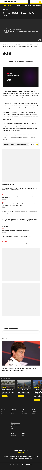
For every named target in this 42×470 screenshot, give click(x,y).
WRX (12, 430)
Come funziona (34, 411)
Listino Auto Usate (13, 437)
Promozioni (23, 442)
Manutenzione (33, 413)
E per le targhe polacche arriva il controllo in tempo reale (16, 230)
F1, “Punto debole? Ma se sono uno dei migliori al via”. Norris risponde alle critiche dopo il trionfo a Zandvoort (20, 212)
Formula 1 (6, 9)
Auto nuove (23, 435)
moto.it (18, 464)
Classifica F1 (12, 415)
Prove (1, 413)
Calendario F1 (12, 413)
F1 (11, 411)
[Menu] (2, 2)
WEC (12, 426)
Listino (12, 433)
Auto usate (23, 437)
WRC (12, 428)
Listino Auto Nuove (13, 435)
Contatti (16, 458)
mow (23, 464)
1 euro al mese (32, 144)
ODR (34, 456)
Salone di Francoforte (24, 413)
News (1, 411)
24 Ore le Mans (13, 424)
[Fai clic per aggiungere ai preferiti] (7, 53)
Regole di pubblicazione (22, 456)
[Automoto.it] (10, 1)
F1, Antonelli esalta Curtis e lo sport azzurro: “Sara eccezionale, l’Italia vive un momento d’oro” (20, 196)
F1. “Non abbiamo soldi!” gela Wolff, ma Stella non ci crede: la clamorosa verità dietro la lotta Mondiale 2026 (19, 189)
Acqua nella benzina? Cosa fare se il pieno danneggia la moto (16, 236)
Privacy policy (5, 456)
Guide (33, 409)
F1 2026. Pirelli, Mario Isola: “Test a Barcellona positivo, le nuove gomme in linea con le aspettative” (24, 391)
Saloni (23, 409)
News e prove (3, 409)
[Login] (40, 2)
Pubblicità (30, 456)
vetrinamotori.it (29, 464)
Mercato (23, 433)
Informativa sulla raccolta (5, 468)
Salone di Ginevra (24, 415)
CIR (11, 422)
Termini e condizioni (13, 456)
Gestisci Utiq (21, 458)
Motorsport (13, 409)
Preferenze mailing (28, 458)
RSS (37, 456)
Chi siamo (11, 458)
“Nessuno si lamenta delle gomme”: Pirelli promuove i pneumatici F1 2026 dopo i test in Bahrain (8, 391)
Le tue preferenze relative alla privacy (17, 468)
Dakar (12, 420)
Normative (33, 415)
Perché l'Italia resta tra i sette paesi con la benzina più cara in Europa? (19, 243)
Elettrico (2, 415)
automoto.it (12, 464)
